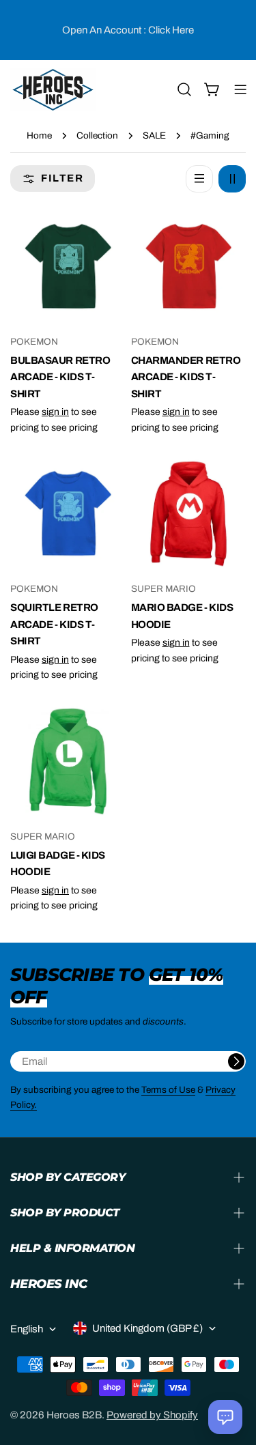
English (26, 1329)
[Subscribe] (236, 1061)
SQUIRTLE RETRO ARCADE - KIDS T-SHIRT (54, 624)
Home (39, 135)
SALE (154, 135)
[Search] (184, 89)
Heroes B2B (74, 1415)
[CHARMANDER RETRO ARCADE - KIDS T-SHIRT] (188, 266)
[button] (225, 1417)
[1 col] (199, 178)
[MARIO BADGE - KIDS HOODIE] (188, 513)
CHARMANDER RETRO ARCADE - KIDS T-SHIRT (186, 377)
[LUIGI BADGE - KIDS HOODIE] (68, 760)
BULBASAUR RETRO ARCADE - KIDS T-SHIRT (60, 377)
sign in (55, 412)
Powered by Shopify (152, 1415)
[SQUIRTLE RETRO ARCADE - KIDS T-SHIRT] (68, 513)
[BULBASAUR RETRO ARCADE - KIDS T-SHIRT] (68, 266)
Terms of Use (168, 1090)
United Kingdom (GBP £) (147, 1328)
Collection (97, 135)
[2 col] (232, 178)
